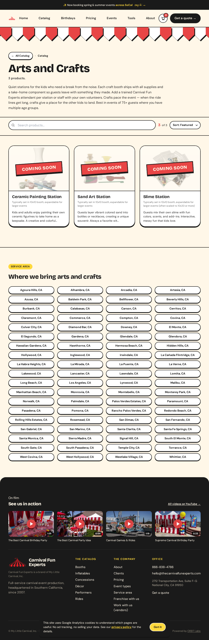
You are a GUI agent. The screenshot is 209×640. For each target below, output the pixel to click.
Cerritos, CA (177, 308)
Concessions (84, 580)
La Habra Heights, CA (31, 364)
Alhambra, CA (80, 290)
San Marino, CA (80, 429)
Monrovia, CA (80, 392)
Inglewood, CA (80, 355)
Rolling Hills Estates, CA (31, 420)
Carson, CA (129, 308)
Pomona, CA (80, 410)
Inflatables (82, 573)
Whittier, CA (177, 457)
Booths (80, 567)
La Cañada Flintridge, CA (178, 355)
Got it (158, 627)
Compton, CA (129, 318)
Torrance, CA (178, 447)
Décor (79, 586)
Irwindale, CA (129, 355)
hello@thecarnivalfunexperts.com (176, 573)
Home (23, 18)
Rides (79, 599)
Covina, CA (177, 318)
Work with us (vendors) (123, 607)
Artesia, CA (177, 290)
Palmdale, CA (80, 401)
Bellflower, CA (128, 299)
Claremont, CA (31, 318)
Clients (119, 573)
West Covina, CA (31, 457)
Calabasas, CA (80, 308)
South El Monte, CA (178, 438)
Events (112, 18)
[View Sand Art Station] (104, 186)
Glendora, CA (178, 336)
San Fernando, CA (178, 420)
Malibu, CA (177, 382)
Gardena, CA (80, 336)
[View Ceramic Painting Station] (39, 186)
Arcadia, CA (129, 290)
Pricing (91, 18)
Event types (122, 586)
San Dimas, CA (129, 420)
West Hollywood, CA (80, 457)
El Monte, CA (177, 327)
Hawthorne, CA (80, 345)
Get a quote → (185, 18)
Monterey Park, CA (178, 392)
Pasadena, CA (31, 410)
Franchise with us (126, 599)
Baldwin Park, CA (80, 299)
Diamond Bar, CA (80, 327)
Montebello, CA (129, 392)
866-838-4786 (162, 567)
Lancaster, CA (80, 373)
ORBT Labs (194, 631)
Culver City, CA (31, 327)
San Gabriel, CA (31, 429)
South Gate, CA (31, 447)
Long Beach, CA (31, 382)
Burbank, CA (31, 308)
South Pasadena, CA (80, 447)
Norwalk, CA (31, 401)
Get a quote (160, 593)
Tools (131, 18)
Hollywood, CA (31, 355)
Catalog (44, 18)
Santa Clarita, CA (129, 429)
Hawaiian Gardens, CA (31, 345)
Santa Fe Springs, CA (178, 429)
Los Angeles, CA (80, 382)
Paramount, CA (177, 401)
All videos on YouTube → (184, 504)
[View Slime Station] (170, 186)
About (150, 18)
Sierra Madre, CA (80, 438)
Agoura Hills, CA (31, 290)
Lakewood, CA (31, 373)
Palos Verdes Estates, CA (129, 401)
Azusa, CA (31, 299)
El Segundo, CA (31, 336)
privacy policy (121, 627)
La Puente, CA (129, 364)
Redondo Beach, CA (177, 410)
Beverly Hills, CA (178, 299)
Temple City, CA (129, 447)
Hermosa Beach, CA (128, 345)
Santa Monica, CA (31, 438)
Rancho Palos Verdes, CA (129, 410)
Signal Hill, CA (129, 438)
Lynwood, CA (129, 382)
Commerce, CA (80, 318)
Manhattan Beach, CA (31, 392)
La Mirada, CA (80, 364)
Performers (83, 592)
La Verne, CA (177, 364)
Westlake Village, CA (129, 457)
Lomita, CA (177, 373)
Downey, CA (129, 327)
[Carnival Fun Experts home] (12, 18)
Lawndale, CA (129, 373)
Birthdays (68, 18)
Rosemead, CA (80, 420)
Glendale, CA (129, 336)
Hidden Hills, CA (178, 345)
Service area (123, 592)
